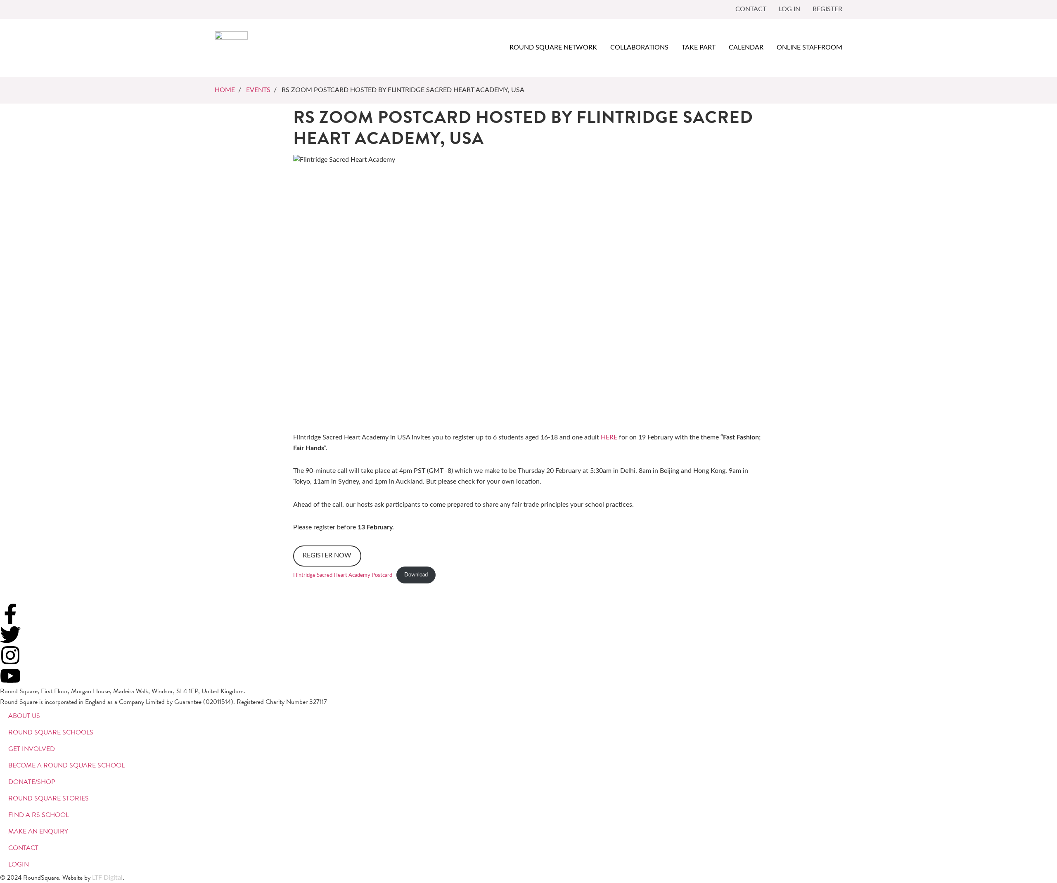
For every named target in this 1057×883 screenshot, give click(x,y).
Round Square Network (553, 47)
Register (827, 9)
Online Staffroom (809, 47)
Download (416, 574)
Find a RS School (38, 815)
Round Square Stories (48, 798)
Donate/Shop (31, 782)
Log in (789, 9)
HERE (609, 437)
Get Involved (31, 749)
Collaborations (639, 47)
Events (258, 90)
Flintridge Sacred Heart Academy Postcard (342, 574)
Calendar (746, 47)
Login (18, 864)
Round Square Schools (50, 732)
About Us (24, 716)
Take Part (699, 47)
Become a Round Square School (66, 765)
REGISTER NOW (327, 555)
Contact (750, 9)
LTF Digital (107, 877)
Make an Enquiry (38, 831)
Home (225, 90)
